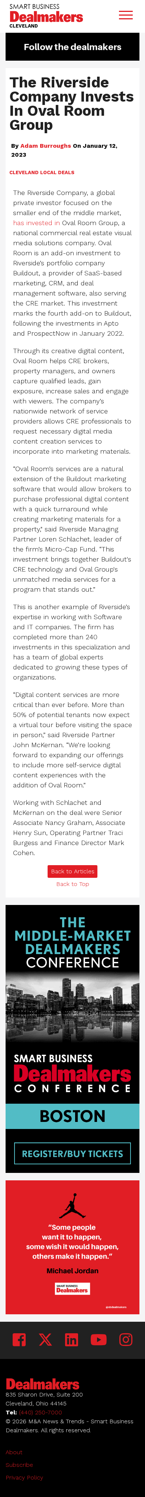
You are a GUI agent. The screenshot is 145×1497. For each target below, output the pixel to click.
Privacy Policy (24, 1477)
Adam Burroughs (45, 145)
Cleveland (24, 172)
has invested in (36, 223)
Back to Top (72, 883)
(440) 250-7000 (40, 1412)
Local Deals (57, 172)
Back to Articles (72, 871)
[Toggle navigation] (126, 16)
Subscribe (19, 1464)
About (14, 1452)
